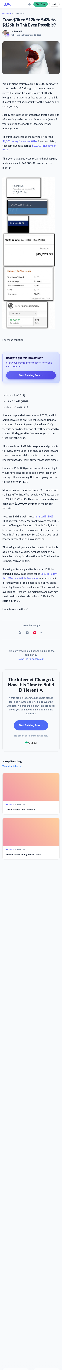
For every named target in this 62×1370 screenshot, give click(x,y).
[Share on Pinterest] (35, 633)
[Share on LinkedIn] (27, 633)
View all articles (11, 766)
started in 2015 (45, 516)
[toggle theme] (29, 4)
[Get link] (42, 633)
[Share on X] (20, 633)
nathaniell (16, 31)
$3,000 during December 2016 (19, 141)
